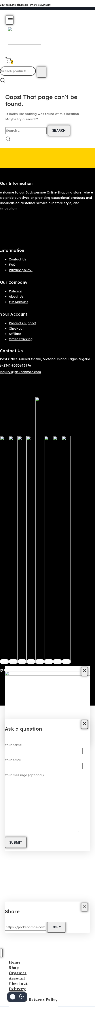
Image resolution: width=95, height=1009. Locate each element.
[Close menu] (1, 952)
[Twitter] (13, 661)
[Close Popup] (84, 671)
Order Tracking (20, 339)
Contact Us (17, 259)
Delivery (15, 291)
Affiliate (15, 334)
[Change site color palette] (17, 996)
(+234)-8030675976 (15, 366)
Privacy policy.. (20, 270)
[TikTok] (57, 661)
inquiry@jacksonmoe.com (20, 372)
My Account (18, 302)
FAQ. (12, 265)
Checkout (16, 328)
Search (41, 72)
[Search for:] (26, 131)
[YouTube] (48, 661)
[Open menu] (9, 20)
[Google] (39, 661)
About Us (16, 297)
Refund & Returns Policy (33, 1000)
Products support (22, 323)
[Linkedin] (66, 661)
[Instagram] (22, 661)
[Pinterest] (31, 661)
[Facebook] (4, 661)
